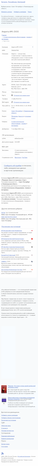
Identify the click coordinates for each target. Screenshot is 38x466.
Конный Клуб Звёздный (8, 255)
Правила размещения (7, 438)
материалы (5, 39)
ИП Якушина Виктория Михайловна (11, 230)
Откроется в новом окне (22, 95)
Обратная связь (6, 425)
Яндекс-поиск (5, 444)
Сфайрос (3, 261)
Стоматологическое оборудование (14, 37)
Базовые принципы (14, 399)
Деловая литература (7, 430)
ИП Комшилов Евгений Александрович (12, 239)
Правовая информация (7, 436)
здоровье (28, 116)
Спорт (13, 118)
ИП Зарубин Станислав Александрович (12, 247)
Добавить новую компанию (9, 415)
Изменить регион (6, 12)
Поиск (30, 12)
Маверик (10, 386)
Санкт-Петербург (16, 111)
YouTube (24, 157)
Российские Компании (24, 456)
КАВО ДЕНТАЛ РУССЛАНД (9, 217)
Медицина (14, 116)
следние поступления (11, 227)
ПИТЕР (3, 212)
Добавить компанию (20, 12)
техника (28, 37)
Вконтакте (18, 157)
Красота (21, 116)
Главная (4, 35)
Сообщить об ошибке (12, 166)
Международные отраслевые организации (21, 397)
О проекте (4, 428)
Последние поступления (8, 420)
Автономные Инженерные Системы (11, 269)
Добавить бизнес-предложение (10, 418)
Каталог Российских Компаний (13, 2)
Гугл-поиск (4, 446)
